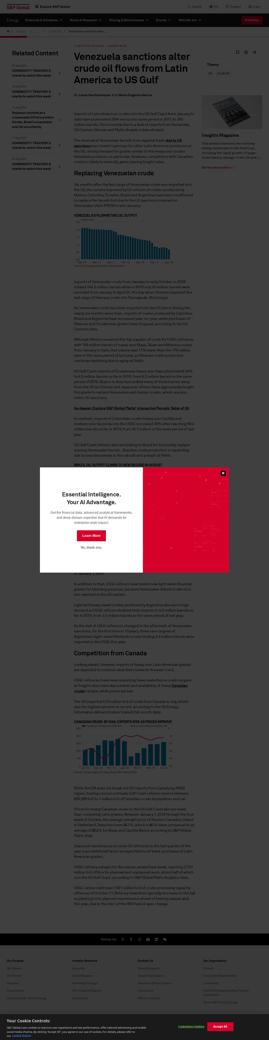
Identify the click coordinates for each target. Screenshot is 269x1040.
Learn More (91, 535)
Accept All (220, 1026)
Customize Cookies (191, 1026)
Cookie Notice (21, 1035)
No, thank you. (91, 547)
